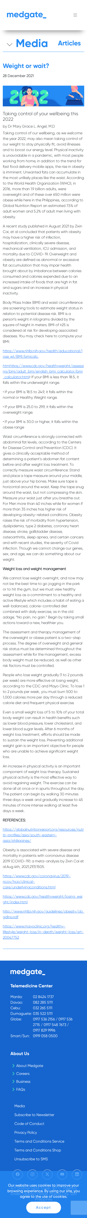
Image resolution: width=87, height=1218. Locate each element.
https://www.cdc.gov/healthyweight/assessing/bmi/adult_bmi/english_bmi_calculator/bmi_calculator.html (43, 371)
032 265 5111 (42, 1008)
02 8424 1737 (43, 997)
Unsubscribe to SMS (31, 1159)
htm (6, 366)
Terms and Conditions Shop (37, 1150)
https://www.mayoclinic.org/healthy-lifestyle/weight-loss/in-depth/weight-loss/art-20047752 (43, 932)
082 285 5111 (43, 1002)
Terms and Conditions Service (39, 1141)
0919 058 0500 (45, 1036)
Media (19, 1106)
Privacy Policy (25, 1132)
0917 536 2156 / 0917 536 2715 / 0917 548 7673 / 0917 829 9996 (52, 1024)
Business (23, 1081)
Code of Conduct (29, 1123)
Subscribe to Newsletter (34, 1115)
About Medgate (29, 1065)
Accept (43, 1207)
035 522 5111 (42, 1013)
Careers (22, 1073)
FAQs (20, 1089)
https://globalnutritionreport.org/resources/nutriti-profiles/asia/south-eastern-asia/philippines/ (43, 835)
